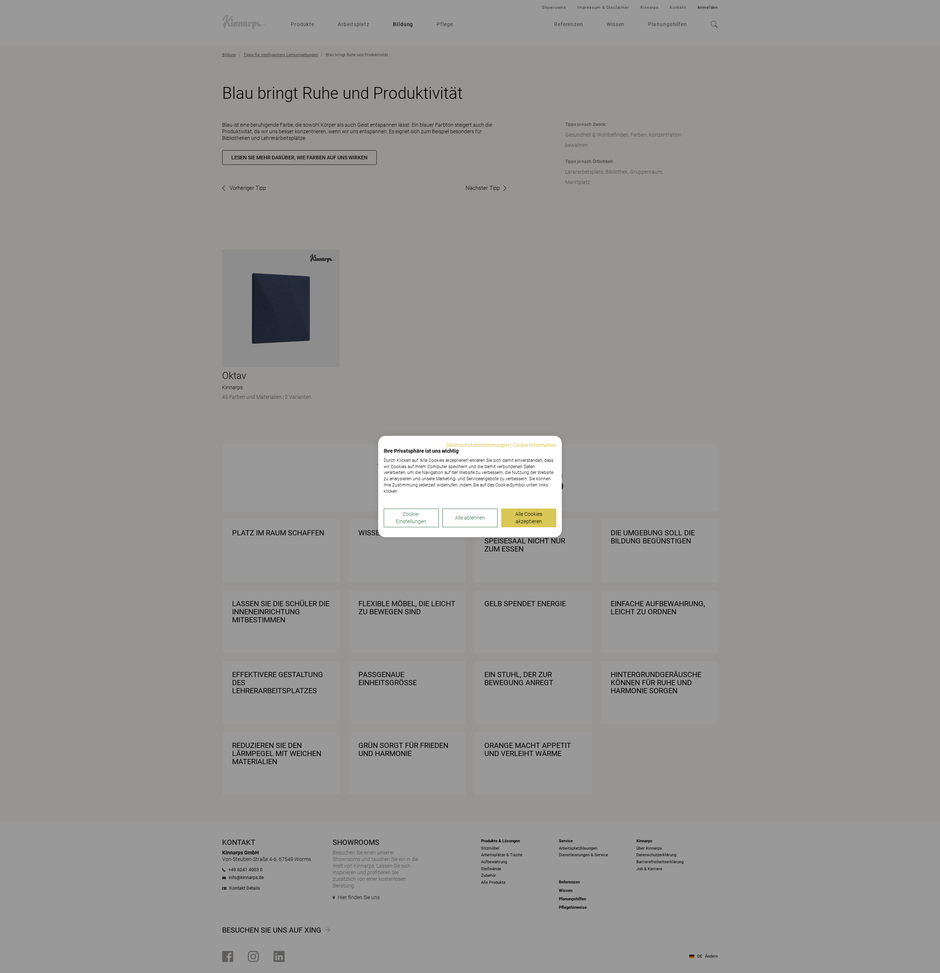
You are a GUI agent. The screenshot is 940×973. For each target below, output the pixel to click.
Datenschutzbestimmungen (477, 445)
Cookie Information (534, 445)
